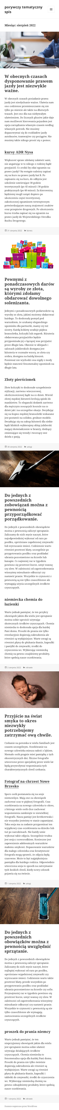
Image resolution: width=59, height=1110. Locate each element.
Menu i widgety (51, 12)
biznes (29, 230)
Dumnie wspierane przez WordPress (21, 1106)
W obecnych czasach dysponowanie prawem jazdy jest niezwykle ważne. (29, 83)
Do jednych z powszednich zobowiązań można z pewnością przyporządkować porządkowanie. (26, 507)
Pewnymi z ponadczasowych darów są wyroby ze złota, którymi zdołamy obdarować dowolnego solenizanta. (29, 291)
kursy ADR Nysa (19, 152)
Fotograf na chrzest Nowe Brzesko (27, 783)
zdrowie (29, 667)
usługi (29, 446)
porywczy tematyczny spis (23, 9)
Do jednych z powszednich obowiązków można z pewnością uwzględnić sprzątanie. (28, 941)
